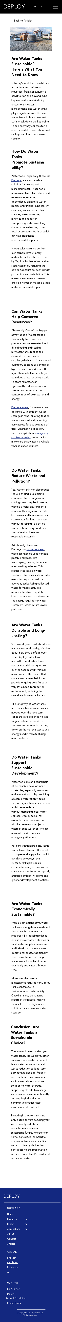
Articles (11, 1244)
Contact (11, 1239)
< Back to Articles (22, 21)
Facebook (12, 1262)
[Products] (26, 1219)
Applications (13, 1229)
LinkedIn (11, 1258)
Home (10, 1214)
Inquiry (10, 1294)
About (10, 1234)
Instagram (12, 1267)
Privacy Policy (14, 1303)
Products (12, 1219)
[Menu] (55, 6)
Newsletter (13, 1289)
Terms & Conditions (16, 1298)
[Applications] (26, 1229)
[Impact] (26, 1224)
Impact (10, 1224)
